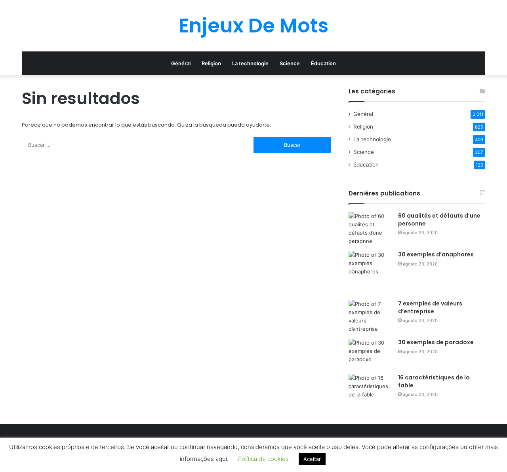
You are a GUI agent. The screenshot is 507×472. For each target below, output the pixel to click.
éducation (366, 164)
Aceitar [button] (312, 459)
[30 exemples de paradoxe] (370, 353)
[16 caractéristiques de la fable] (370, 389)
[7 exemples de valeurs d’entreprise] (370, 316)
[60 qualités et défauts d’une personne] (370, 228)
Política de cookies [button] (263, 459)
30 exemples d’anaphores (436, 254)
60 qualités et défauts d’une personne (439, 219)
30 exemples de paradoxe (436, 342)
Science (290, 63)
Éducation (323, 63)
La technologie (250, 63)
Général (181, 63)
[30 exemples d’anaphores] (370, 272)
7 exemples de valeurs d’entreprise (430, 307)
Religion (211, 63)
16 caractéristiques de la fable (434, 381)
